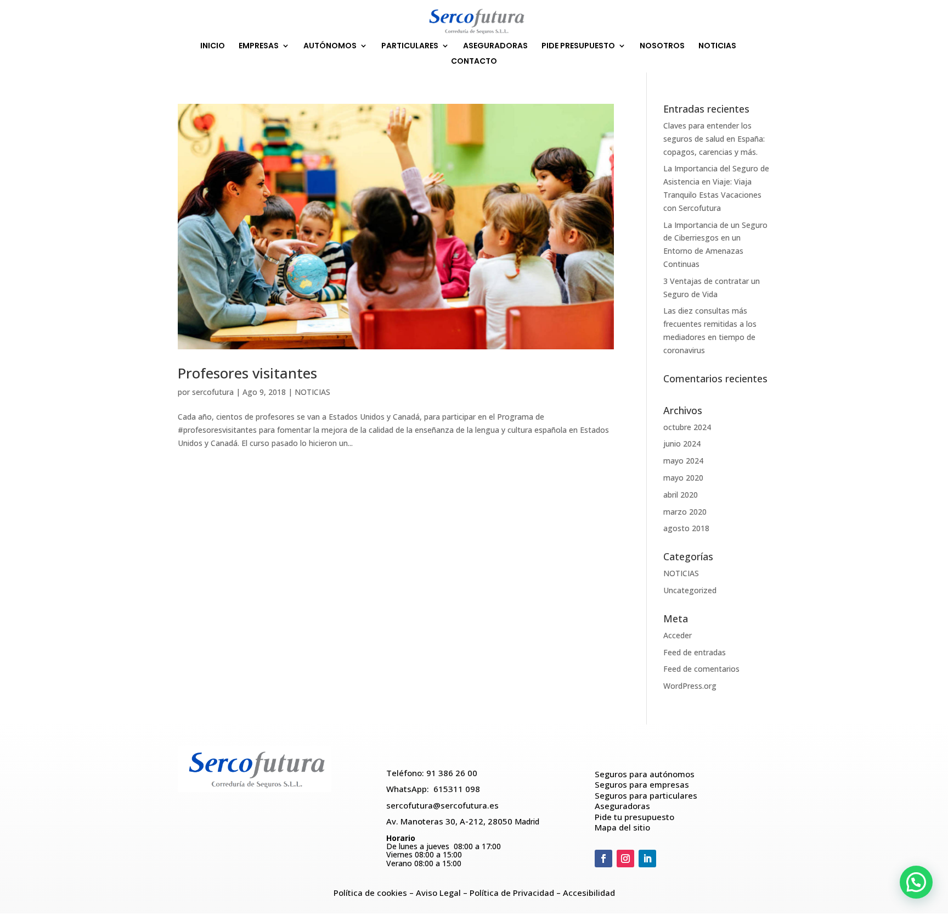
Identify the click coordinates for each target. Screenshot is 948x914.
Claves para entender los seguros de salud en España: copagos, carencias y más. (714, 138)
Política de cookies (370, 892)
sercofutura (213, 392)
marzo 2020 (685, 511)
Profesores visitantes (247, 373)
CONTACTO (474, 61)
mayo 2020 (683, 477)
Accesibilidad (589, 892)
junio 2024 (682, 443)
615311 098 (456, 788)
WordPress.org (689, 686)
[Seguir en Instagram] (625, 858)
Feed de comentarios (701, 669)
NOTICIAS (717, 46)
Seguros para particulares (647, 795)
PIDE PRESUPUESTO (578, 46)
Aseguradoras (622, 805)
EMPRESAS (259, 46)
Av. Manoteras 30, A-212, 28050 (450, 821)
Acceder (677, 635)
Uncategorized (689, 590)
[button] (916, 882)
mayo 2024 (683, 460)
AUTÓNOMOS (330, 46)
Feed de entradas (694, 652)
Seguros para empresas (642, 784)
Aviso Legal (438, 892)
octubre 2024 (687, 427)
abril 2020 (680, 494)
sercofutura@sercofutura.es (442, 805)
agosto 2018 (686, 528)
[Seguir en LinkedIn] (647, 858)
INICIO (212, 46)
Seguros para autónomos (645, 773)
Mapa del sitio (622, 827)
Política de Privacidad (512, 892)
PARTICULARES (409, 46)
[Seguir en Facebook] (603, 858)
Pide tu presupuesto (634, 816)
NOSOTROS (662, 46)
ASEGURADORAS (495, 46)
